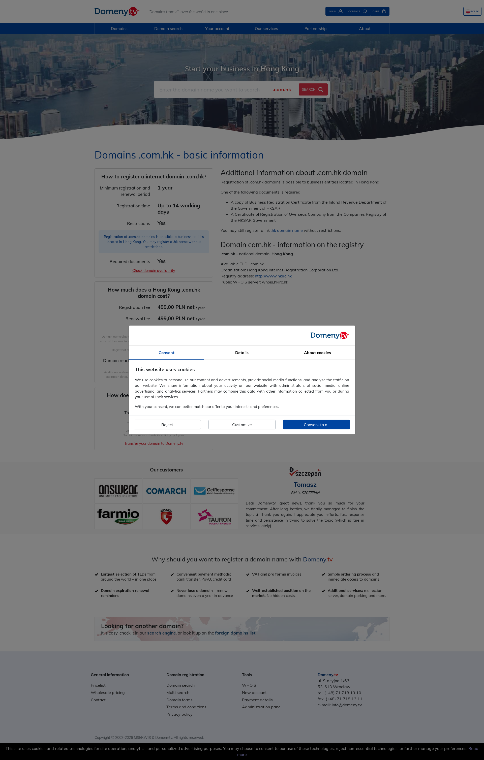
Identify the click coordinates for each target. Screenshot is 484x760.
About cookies (317, 352)
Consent (166, 352)
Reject (167, 424)
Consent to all (316, 424)
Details (242, 352)
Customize (242, 424)
